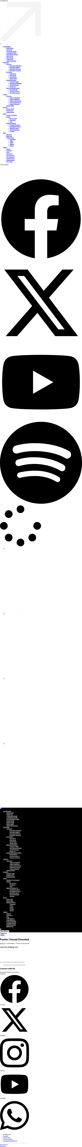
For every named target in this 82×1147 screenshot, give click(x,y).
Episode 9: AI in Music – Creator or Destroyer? (19, 802)
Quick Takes (6, 676)
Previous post (3, 1144)
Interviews (6, 805)
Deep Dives (6, 740)
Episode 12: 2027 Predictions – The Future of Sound (21, 608)
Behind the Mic (7, 611)
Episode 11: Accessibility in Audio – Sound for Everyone (22, 672)
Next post (2, 1146)
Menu (2, 931)
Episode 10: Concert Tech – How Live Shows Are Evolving (23, 737)
